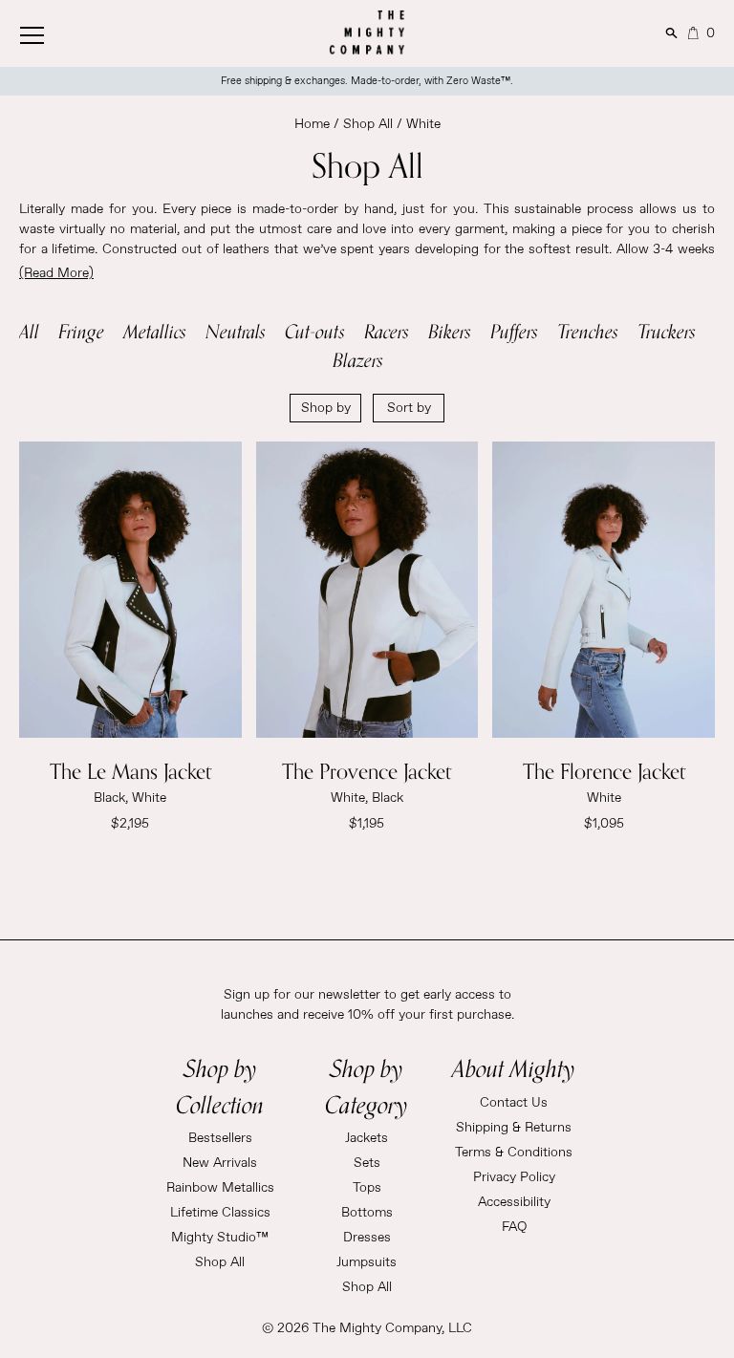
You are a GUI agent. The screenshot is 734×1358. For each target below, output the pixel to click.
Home (312, 124)
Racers (386, 331)
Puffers (514, 331)
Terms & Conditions (513, 1152)
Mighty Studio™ (220, 1237)
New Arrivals (220, 1163)
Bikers (449, 331)
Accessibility (514, 1202)
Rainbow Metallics (220, 1187)
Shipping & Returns (514, 1127)
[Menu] (52, 31)
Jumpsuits (366, 1262)
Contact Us (514, 1102)
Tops (367, 1187)
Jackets (366, 1138)
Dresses (367, 1237)
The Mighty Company (377, 1328)
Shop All (368, 124)
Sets (367, 1163)
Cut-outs (315, 331)
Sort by (409, 408)
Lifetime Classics (220, 1212)
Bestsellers (220, 1138)
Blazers (358, 360)
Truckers (666, 331)
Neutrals (235, 331)
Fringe (81, 331)
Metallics (154, 331)
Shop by (326, 408)
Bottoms (367, 1212)
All (29, 331)
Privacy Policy (514, 1177)
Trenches (587, 331)
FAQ (514, 1227)
